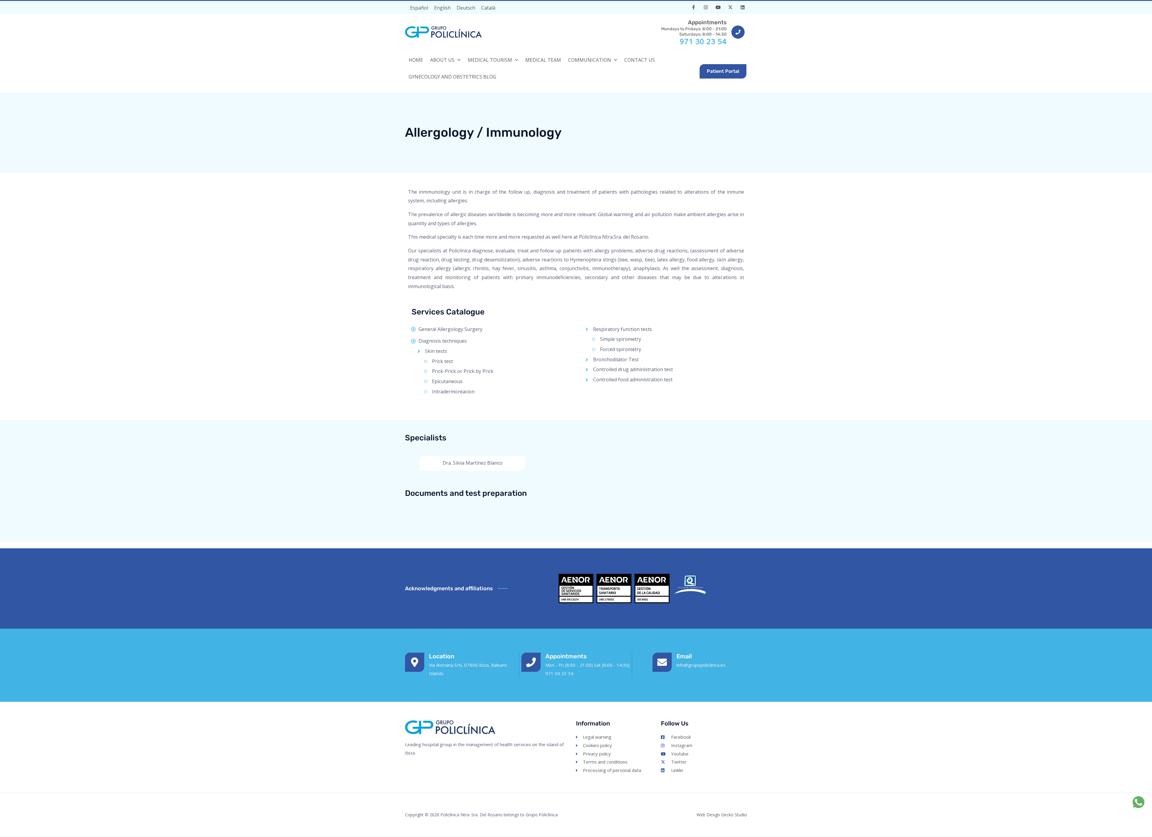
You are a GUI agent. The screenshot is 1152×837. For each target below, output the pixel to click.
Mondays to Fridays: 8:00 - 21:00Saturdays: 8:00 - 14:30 (694, 28)
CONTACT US (639, 60)
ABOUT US (442, 60)
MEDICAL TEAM (543, 60)
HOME (416, 60)
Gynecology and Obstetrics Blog (452, 76)
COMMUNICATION (589, 60)
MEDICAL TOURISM (490, 60)
